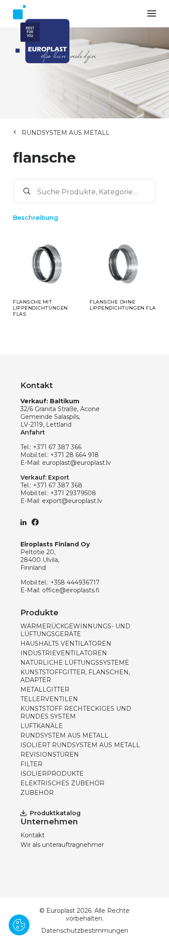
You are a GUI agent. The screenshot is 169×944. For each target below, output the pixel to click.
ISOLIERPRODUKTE (52, 773)
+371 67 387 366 (57, 447)
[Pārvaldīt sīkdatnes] (19, 925)
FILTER (31, 764)
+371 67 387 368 (57, 485)
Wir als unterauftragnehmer (62, 845)
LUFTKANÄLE (41, 726)
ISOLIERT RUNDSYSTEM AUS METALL (80, 745)
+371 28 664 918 (74, 455)
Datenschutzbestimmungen (84, 930)
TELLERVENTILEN (49, 699)
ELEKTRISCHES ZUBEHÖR (62, 783)
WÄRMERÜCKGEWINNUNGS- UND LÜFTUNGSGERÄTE (75, 630)
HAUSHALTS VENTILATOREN (65, 643)
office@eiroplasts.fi (71, 590)
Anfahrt (32, 432)
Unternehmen (49, 821)
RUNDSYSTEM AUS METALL (66, 133)
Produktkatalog (55, 813)
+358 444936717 (75, 582)
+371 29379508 (73, 493)
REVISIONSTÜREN (49, 754)
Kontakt (32, 835)
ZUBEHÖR (37, 793)
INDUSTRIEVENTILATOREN (63, 653)
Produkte (39, 612)
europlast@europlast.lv (76, 463)
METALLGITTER (44, 689)
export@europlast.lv (72, 501)
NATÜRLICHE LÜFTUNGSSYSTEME (74, 662)
